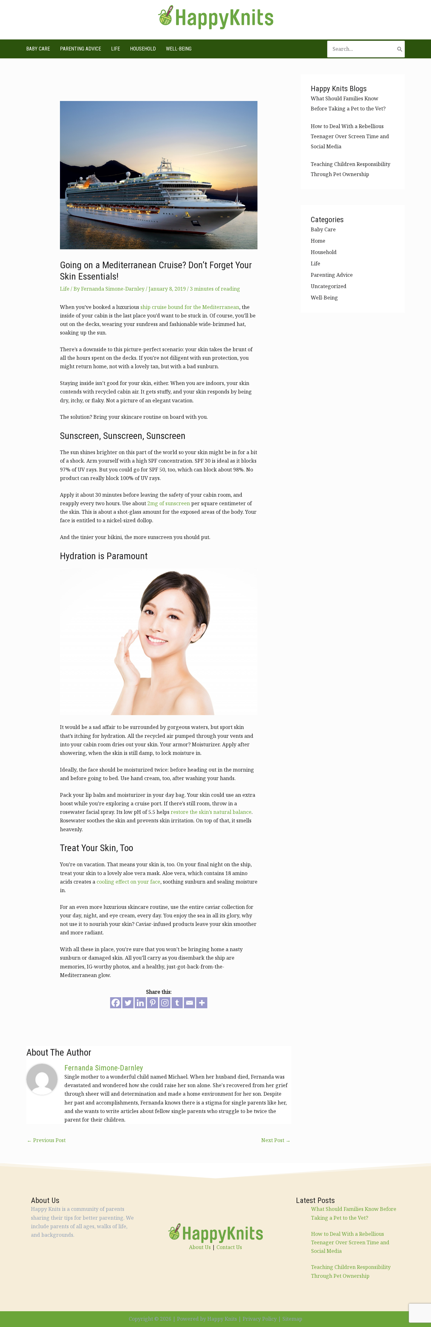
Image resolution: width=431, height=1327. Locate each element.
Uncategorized (328, 286)
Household (143, 49)
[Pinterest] (152, 1002)
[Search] (399, 49)
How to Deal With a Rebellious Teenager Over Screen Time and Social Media (350, 136)
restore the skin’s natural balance (211, 812)
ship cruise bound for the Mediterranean (189, 307)
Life (115, 49)
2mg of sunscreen (168, 503)
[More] (201, 1002)
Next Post (276, 1140)
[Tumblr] (177, 1002)
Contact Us (229, 1247)
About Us (200, 1247)
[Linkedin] (140, 1002)
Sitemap (292, 1318)
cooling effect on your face (128, 881)
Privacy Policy (260, 1318)
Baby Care (38, 49)
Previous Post (46, 1140)
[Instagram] (164, 1002)
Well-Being (179, 49)
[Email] (189, 1002)
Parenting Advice (80, 49)
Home (318, 240)
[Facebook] (115, 1002)
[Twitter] (127, 1002)
